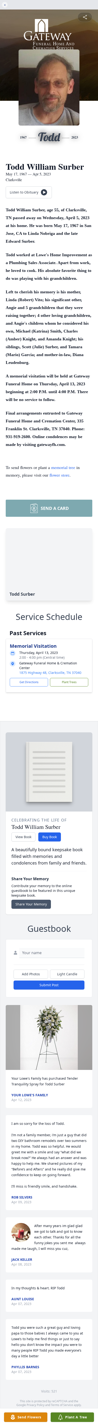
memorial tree (63, 467)
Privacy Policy (35, 1405)
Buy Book (49, 837)
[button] (49, 1037)
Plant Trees (69, 682)
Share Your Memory (31, 904)
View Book (23, 837)
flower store (59, 475)
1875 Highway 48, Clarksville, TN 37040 (50, 672)
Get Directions (29, 682)
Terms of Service (62, 1405)
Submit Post (49, 985)
